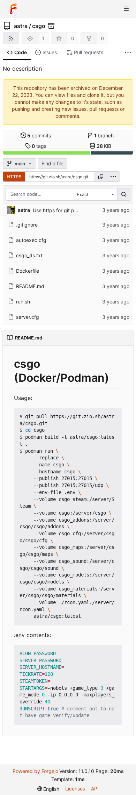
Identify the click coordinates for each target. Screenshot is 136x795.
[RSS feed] (11, 38)
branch (104, 135)
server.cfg (27, 317)
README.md (30, 286)
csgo (38, 25)
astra (21, 25)
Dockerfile (27, 271)
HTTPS (14, 176)
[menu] (113, 176)
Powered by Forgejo (35, 771)
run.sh (23, 302)
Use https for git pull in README (69, 210)
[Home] (13, 8)
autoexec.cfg (31, 240)
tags (39, 146)
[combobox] (94, 194)
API (95, 789)
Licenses (75, 789)
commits (39, 135)
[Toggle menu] (126, 8)
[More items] (128, 52)
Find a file (52, 163)
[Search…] (123, 194)
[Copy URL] (101, 176)
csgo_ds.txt (29, 255)
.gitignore (27, 225)
